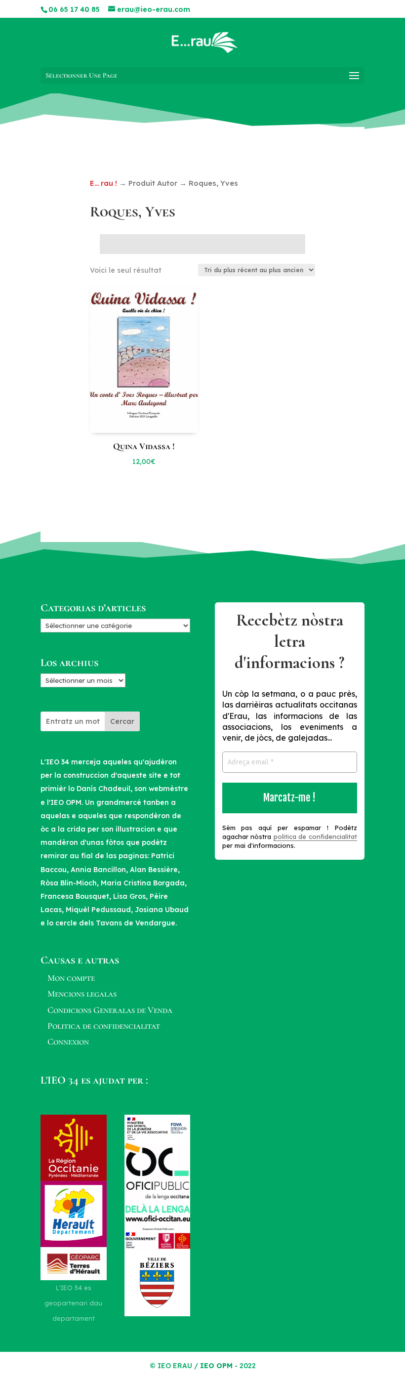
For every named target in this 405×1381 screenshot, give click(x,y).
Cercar (122, 721)
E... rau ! (103, 183)
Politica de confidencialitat (103, 1025)
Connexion (68, 1041)
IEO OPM (216, 1365)
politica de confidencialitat (315, 836)
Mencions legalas (82, 993)
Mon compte (71, 977)
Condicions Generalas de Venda (109, 1009)
